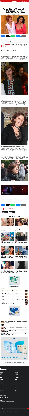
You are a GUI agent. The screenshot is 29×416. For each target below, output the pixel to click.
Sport (1, 377)
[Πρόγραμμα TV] (22, 1)
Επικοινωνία (16, 391)
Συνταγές (1, 382)
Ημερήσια (16, 380)
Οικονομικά (1, 386)
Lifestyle (1, 379)
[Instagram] (2, 397)
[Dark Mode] (26, 1)
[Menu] (0, 1)
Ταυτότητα (16, 390)
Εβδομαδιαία (16, 381)
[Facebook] (0, 397)
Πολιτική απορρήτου (17, 392)
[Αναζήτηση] (28, 1)
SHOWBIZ (14, 7)
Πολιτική (1, 374)
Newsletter (1, 391)
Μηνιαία (16, 382)
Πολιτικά (1, 387)
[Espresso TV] (24, 1)
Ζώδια (16, 379)
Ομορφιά (1, 380)
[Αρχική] (3, 369)
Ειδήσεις (1, 372)
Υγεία (0, 381)
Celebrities (16, 373)
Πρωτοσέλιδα (2, 384)
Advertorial (1, 390)
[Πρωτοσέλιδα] (20, 1)
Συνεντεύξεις (16, 386)
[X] (4, 397)
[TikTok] (7, 397)
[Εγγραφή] (28, 408)
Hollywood (16, 374)
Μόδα (1, 383)
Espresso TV (17, 384)
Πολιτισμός (17, 377)
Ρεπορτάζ (1, 373)
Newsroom (14, 14)
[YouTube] (5, 397)
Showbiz (16, 372)
